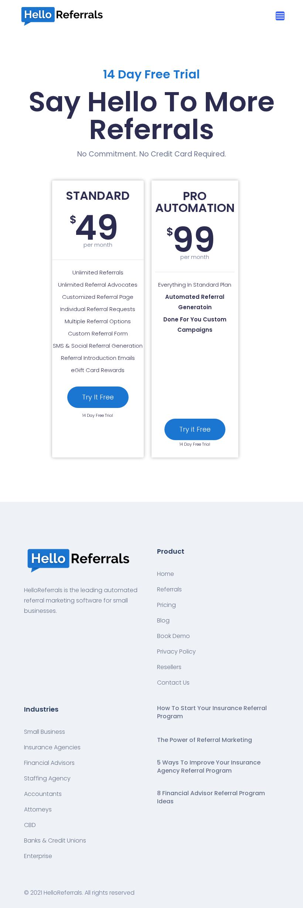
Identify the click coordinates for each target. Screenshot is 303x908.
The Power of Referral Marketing (204, 740)
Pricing (166, 605)
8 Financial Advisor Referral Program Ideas (211, 797)
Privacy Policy (176, 651)
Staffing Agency (47, 778)
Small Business (44, 732)
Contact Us (173, 682)
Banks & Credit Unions (55, 840)
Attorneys (38, 809)
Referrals (169, 589)
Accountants (43, 794)
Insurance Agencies (52, 747)
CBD (30, 825)
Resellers (169, 667)
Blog (163, 620)
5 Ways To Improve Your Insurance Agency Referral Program (209, 767)
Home (165, 574)
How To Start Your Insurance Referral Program (212, 712)
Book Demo (173, 636)
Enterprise (38, 856)
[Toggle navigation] (280, 15)
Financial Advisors (49, 763)
